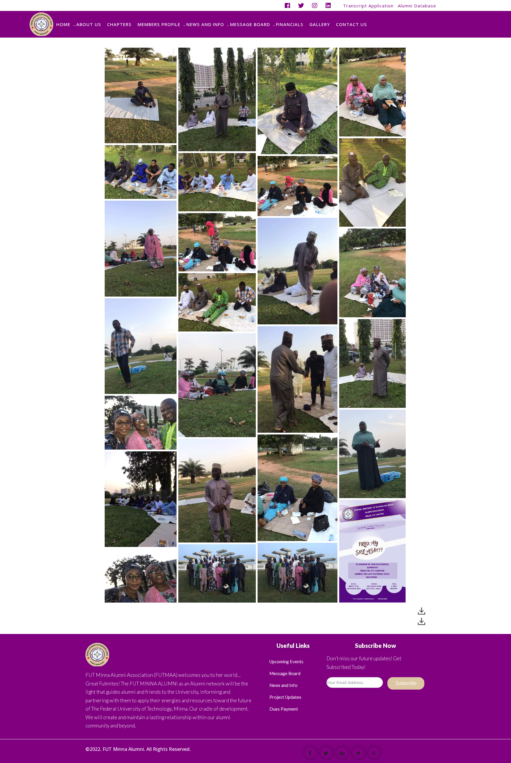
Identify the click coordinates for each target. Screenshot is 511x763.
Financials (289, 24)
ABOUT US (88, 24)
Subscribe (406, 683)
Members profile (159, 24)
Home (63, 24)
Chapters (119, 24)
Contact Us (351, 24)
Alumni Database (417, 6)
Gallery (319, 24)
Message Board (250, 24)
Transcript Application (368, 6)
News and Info (205, 24)
